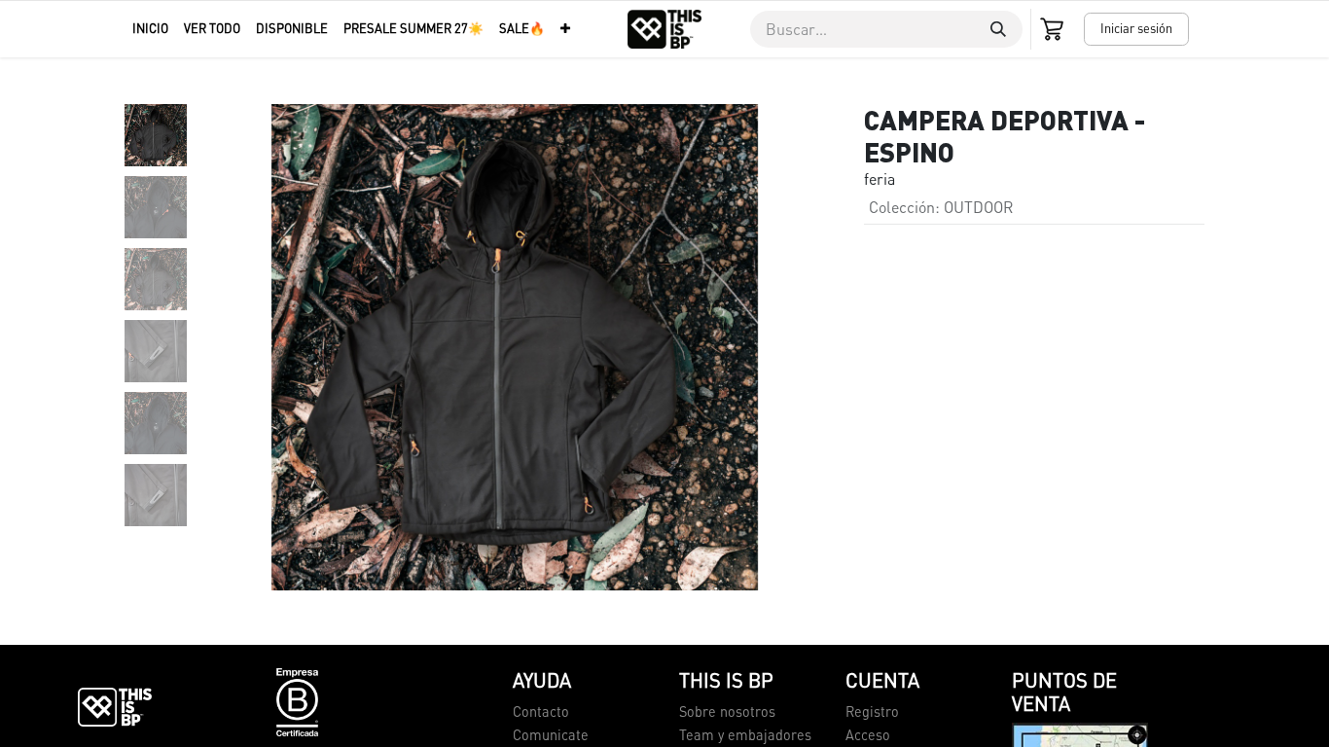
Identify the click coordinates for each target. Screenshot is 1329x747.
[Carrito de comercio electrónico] (1053, 29)
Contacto (541, 711)
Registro (872, 711)
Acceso (867, 734)
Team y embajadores (745, 734)
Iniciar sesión (1136, 28)
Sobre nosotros (727, 711)
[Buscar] (998, 29)
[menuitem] (150, 29)
